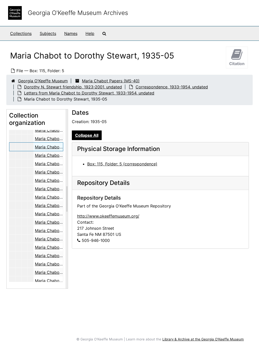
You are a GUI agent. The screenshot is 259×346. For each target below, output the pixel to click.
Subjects (48, 33)
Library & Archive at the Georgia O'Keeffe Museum (203, 339)
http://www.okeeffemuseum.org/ (108, 216)
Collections (21, 33)
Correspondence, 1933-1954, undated (172, 86)
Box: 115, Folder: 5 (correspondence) (122, 163)
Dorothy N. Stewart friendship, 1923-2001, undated (73, 86)
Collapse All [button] (86, 135)
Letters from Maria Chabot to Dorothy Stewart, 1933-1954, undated (89, 92)
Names (70, 33)
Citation (237, 63)
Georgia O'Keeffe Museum (43, 80)
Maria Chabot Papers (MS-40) (111, 80)
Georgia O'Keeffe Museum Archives (78, 12)
